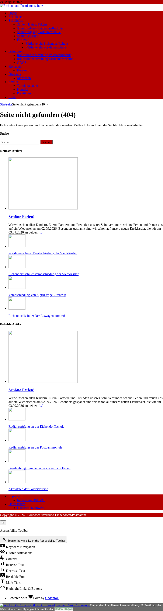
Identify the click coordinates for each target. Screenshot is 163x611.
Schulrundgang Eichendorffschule (40, 28)
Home (12, 13)
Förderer (22, 39)
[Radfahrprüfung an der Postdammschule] (16, 440)
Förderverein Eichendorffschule (46, 43)
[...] (40, 232)
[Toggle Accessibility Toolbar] (3, 522)
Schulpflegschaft (28, 36)
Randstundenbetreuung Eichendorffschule (45, 59)
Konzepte (14, 66)
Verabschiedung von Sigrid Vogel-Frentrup (37, 295)
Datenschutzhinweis (30, 508)
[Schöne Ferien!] (43, 208)
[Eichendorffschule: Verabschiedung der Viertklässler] (16, 267)
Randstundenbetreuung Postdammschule (44, 55)
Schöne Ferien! (21, 216)
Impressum (15, 496)
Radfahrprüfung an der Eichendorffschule (36, 426)
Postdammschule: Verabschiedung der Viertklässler (42, 253)
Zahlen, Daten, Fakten (32, 24)
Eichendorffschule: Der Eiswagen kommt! (36, 316)
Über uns (14, 74)
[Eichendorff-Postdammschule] (21, 5)
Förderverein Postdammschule (45, 47)
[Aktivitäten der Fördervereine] (16, 482)
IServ (12, 97)
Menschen (24, 78)
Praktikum (24, 93)
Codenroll (52, 598)
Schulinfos (15, 20)
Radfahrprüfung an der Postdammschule (35, 447)
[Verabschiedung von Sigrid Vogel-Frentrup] (16, 287)
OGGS (22, 62)
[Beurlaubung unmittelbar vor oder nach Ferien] (16, 461)
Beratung (23, 70)
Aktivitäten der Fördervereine (28, 489)
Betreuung (15, 51)
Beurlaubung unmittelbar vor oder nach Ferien (39, 468)
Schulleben (15, 17)
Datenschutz (16, 504)
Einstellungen (64, 609)
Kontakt (22, 89)
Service (13, 82)
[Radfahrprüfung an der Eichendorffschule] (16, 419)
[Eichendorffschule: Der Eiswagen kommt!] (16, 308)
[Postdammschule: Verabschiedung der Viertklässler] (16, 246)
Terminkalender (27, 85)
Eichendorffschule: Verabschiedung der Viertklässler (43, 274)
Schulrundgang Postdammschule (39, 32)
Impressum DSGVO (31, 500)
